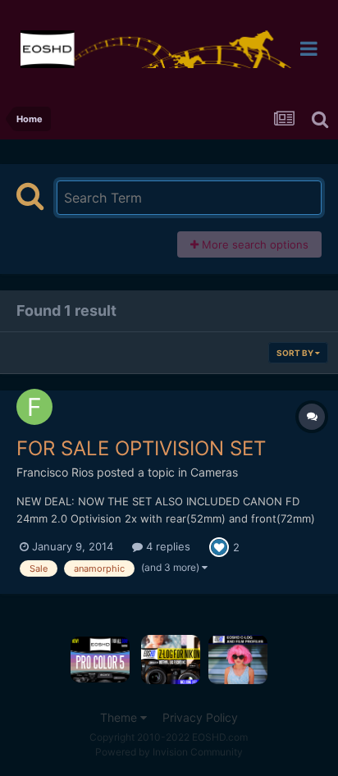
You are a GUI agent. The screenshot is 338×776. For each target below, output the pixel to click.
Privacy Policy (200, 717)
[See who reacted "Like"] (219, 546)
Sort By (295, 353)
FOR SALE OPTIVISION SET (141, 448)
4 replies (166, 546)
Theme (120, 717)
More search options (253, 244)
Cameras (214, 472)
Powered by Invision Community (169, 752)
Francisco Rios (55, 472)
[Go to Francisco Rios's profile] (34, 407)
